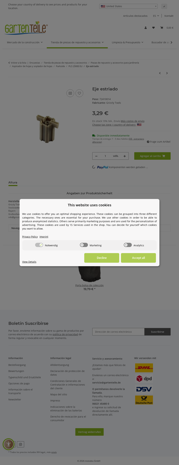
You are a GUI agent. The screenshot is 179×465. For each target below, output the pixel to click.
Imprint (44, 236)
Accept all (138, 258)
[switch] (39, 245)
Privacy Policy (30, 236)
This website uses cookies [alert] (89, 205)
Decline (102, 258)
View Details (29, 261)
